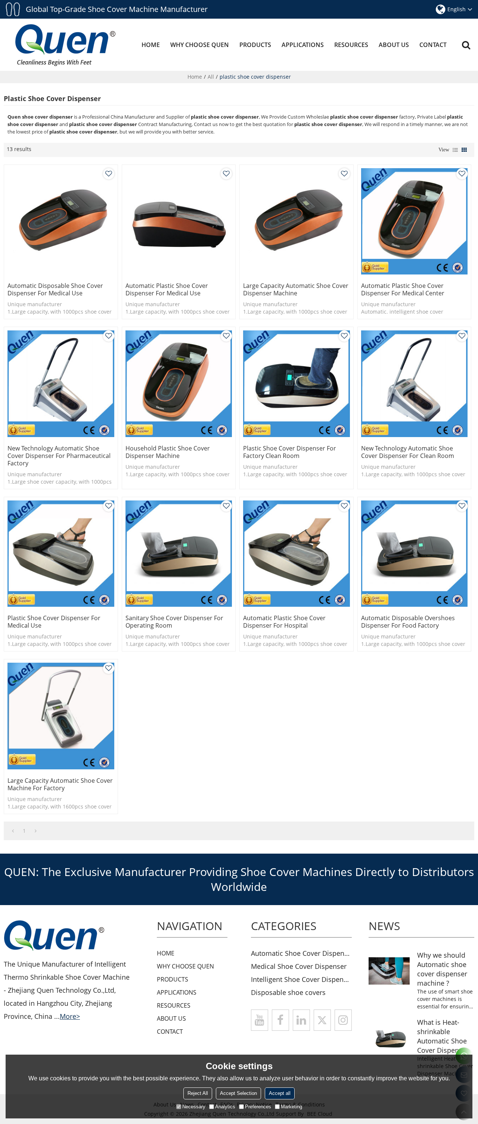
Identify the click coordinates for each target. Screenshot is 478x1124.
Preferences (258, 1106)
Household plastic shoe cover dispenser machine (167, 452)
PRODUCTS (255, 45)
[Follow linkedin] (301, 1020)
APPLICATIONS (303, 45)
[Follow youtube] (259, 1020)
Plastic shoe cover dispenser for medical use (53, 621)
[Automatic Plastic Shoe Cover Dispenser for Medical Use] (178, 221)
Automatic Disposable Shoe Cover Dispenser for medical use (55, 289)
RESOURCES (351, 45)
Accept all (280, 1093)
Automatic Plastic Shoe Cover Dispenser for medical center (402, 289)
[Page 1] (13, 830)
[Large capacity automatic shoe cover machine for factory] (60, 716)
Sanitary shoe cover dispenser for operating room (174, 621)
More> (70, 1016)
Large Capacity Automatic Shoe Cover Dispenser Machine (295, 289)
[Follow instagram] (343, 1020)
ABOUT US (394, 45)
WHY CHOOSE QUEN (199, 45)
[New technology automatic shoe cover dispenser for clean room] (414, 383)
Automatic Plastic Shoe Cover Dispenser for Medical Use (166, 289)
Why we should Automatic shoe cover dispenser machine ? (442, 969)
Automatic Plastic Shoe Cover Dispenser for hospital (284, 621)
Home (194, 76)
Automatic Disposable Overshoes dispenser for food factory (408, 621)
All (211, 76)
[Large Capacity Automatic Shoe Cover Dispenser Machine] (296, 221)
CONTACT (433, 45)
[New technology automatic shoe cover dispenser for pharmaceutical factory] (60, 383)
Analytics (225, 1106)
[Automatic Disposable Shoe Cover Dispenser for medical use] (60, 221)
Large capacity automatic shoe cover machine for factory (60, 784)
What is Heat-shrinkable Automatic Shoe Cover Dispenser (443, 1036)
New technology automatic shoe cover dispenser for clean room (407, 452)
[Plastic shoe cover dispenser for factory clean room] (296, 383)
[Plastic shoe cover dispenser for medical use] (60, 553)
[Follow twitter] (322, 1020)
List (455, 150)
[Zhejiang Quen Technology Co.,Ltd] (65, 39)
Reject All (197, 1093)
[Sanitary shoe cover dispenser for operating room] (178, 553)
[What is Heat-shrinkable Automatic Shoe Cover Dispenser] (389, 1038)
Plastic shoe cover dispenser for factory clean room (289, 452)
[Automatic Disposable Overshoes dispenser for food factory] (414, 553)
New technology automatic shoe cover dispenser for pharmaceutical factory (59, 456)
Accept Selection (238, 1093)
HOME (151, 45)
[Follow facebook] (280, 1020)
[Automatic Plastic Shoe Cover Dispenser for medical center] (414, 221)
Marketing (291, 1106)
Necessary (193, 1106)
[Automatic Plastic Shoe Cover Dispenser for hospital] (296, 553)
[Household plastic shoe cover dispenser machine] (178, 383)
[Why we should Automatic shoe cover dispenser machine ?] (389, 971)
